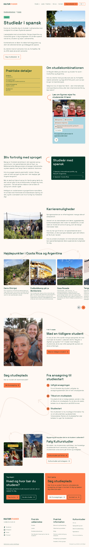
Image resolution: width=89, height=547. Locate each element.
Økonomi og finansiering (59, 525)
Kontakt (61, 4)
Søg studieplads (70, 4)
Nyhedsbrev (76, 531)
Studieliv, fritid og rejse (59, 541)
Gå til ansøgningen (56, 497)
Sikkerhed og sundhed (59, 528)
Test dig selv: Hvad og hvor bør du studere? (40, 534)
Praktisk (48, 4)
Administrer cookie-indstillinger (11, 544)
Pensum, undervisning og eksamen (59, 534)
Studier (37, 4)
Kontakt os (73, 497)
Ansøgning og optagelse (59, 538)
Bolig (54, 531)
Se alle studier (27, 497)
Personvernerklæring (78, 535)
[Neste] (83, 307)
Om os (54, 4)
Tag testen (12, 497)
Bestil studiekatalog (78, 528)
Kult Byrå (83, 544)
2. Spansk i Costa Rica (61, 177)
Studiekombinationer (9, 12)
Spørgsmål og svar (78, 525)
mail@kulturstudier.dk (9, 522)
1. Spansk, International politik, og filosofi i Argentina (65, 173)
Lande (42, 4)
